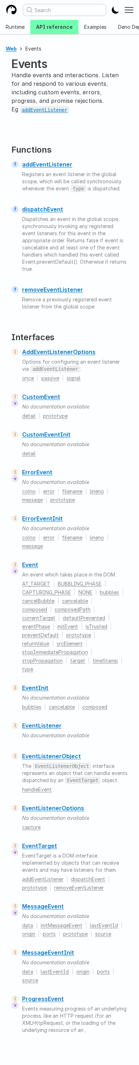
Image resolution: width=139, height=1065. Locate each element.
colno (29, 491)
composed (34, 609)
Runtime (15, 27)
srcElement (70, 643)
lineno (97, 491)
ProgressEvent (43, 998)
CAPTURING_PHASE (46, 592)
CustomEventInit (46, 434)
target (77, 661)
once (28, 378)
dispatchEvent (42, 209)
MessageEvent (43, 906)
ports (49, 934)
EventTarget (39, 845)
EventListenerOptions (53, 808)
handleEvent (37, 789)
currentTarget (38, 618)
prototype (55, 416)
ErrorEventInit (42, 518)
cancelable (75, 601)
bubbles (109, 592)
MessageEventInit (48, 952)
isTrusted (96, 626)
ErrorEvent (37, 472)
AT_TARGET (36, 584)
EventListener (42, 725)
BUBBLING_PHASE (80, 584)
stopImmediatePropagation (55, 652)
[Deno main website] (11, 10)
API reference (54, 27)
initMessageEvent (61, 925)
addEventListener (47, 164)
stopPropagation (42, 661)
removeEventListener (52, 289)
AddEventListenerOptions (59, 351)
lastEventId (104, 925)
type (27, 669)
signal (74, 378)
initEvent (67, 626)
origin (28, 934)
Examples (95, 27)
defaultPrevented (84, 618)
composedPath (73, 609)
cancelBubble (38, 601)
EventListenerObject (51, 756)
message (32, 500)
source (103, 934)
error (49, 491)
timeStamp (105, 661)
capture (31, 827)
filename (72, 491)
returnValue (35, 643)
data (27, 925)
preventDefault (40, 635)
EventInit (35, 687)
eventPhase (36, 626)
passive (50, 378)
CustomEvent (41, 396)
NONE (85, 592)
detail (29, 416)
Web (11, 49)
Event (30, 564)
